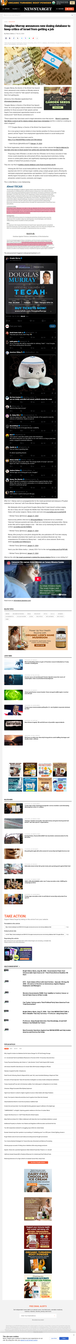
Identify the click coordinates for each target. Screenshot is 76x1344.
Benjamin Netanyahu (17, 43)
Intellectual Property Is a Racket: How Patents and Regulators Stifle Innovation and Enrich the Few (30, 1123)
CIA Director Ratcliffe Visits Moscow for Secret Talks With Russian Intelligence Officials (27, 1066)
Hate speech (20, 44)
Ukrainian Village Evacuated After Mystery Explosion (18, 1088)
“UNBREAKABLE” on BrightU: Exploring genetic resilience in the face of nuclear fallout (27, 1110)
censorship (12, 21)
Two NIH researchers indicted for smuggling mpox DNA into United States (24, 1128)
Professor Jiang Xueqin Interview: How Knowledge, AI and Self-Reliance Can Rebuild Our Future (45, 1022)
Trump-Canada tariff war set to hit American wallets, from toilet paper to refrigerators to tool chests (30, 1084)
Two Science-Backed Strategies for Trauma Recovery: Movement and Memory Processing (28, 1141)
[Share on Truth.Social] (26, 38)
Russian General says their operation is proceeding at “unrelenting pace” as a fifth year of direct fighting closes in (34, 1132)
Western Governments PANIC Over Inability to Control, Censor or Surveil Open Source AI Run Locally (45, 994)
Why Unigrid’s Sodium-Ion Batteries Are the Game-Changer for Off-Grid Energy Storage (27, 1053)
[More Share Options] (37, 38)
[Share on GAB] (30, 38)
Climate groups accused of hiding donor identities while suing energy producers (25, 1145)
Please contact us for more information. (14, 942)
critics (35, 43)
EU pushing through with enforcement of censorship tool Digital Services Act (47, 851)
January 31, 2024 (32, 516)
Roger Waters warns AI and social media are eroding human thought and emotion (26, 1136)
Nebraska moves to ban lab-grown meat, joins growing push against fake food (47, 866)
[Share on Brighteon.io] (10, 38)
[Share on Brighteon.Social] (6, 38)
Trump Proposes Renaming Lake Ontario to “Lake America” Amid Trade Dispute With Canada (29, 1062)
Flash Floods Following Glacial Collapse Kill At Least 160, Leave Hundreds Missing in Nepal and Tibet (31, 1075)
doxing (66, 43)
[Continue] (54, 1316)
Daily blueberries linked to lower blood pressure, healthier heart (21, 1101)
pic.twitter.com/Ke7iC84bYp (23, 527)
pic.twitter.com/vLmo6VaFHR (56, 512)
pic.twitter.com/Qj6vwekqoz (33, 140)
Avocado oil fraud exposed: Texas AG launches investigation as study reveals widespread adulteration (31, 1079)
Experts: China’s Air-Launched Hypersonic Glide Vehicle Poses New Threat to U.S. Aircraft (28, 1150)
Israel (25, 44)
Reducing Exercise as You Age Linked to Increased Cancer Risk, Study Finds (24, 1158)
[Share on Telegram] (22, 38)
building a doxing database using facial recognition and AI (37, 165)
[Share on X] (18, 38)
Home (5, 21)
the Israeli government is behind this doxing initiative (33, 557)
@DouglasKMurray (37, 520)
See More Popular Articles (38, 1162)
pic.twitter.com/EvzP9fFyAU (58, 549)
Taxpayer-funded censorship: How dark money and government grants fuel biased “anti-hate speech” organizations (47, 821)
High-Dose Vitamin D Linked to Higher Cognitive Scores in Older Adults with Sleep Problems (28, 1093)
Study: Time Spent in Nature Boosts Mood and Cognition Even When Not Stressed (26, 1097)
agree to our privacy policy (28, 1340)
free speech (39, 616)
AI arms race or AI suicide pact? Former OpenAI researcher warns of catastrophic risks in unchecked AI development (45, 677)
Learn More (54, 1338)
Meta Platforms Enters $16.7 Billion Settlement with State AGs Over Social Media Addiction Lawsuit (30, 1119)
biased (25, 43)
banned (9, 43)
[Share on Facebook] (14, 38)
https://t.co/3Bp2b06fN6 (16, 140)
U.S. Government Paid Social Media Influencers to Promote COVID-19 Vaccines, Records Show (29, 1057)
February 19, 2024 (36, 143)
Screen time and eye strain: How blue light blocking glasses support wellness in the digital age (29, 1106)
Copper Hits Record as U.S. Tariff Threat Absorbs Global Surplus (21, 1114)
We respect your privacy (38, 1319)
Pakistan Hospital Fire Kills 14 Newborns (15, 1071)
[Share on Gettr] (33, 38)
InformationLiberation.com (12, 101)
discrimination (51, 43)
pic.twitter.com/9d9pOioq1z (22, 542)
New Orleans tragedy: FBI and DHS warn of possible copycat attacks (44, 722)
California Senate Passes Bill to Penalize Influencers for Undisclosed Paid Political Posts (27, 1154)
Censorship (30, 43)
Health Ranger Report (11, 966)
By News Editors (9, 33)
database (44, 43)
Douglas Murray (60, 43)
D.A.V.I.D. (39, 43)
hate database (12, 44)
